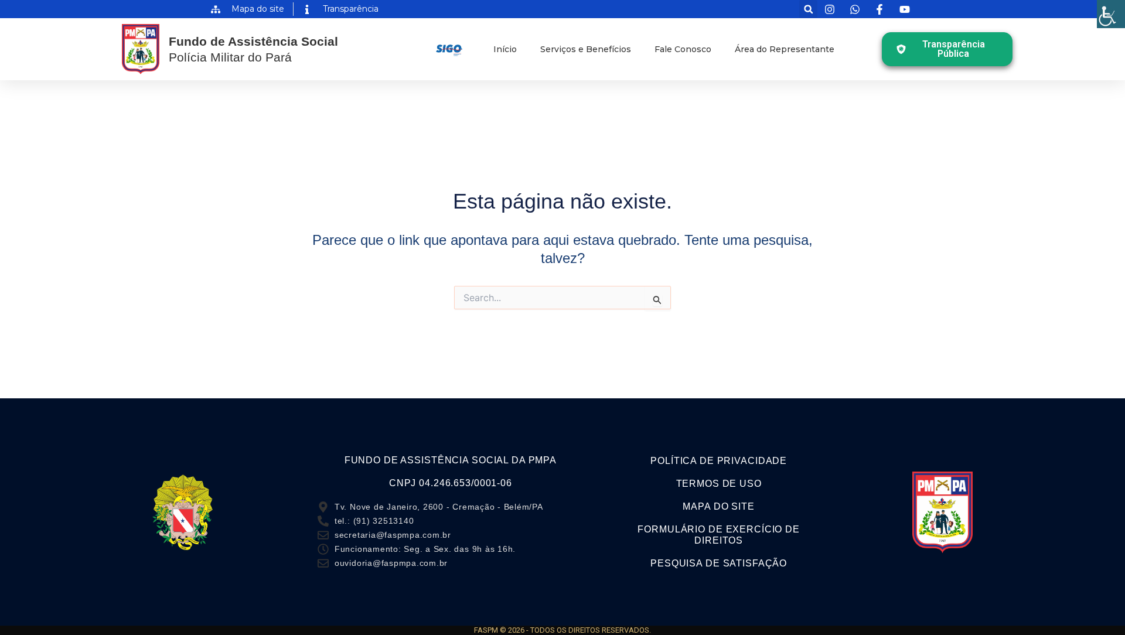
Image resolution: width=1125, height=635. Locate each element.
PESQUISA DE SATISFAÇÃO (718, 563)
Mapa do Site (718, 506)
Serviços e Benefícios (585, 49)
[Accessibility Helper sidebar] (1111, 14)
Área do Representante (784, 49)
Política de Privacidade (718, 461)
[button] (808, 9)
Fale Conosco (682, 49)
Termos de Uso (719, 484)
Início (505, 49)
